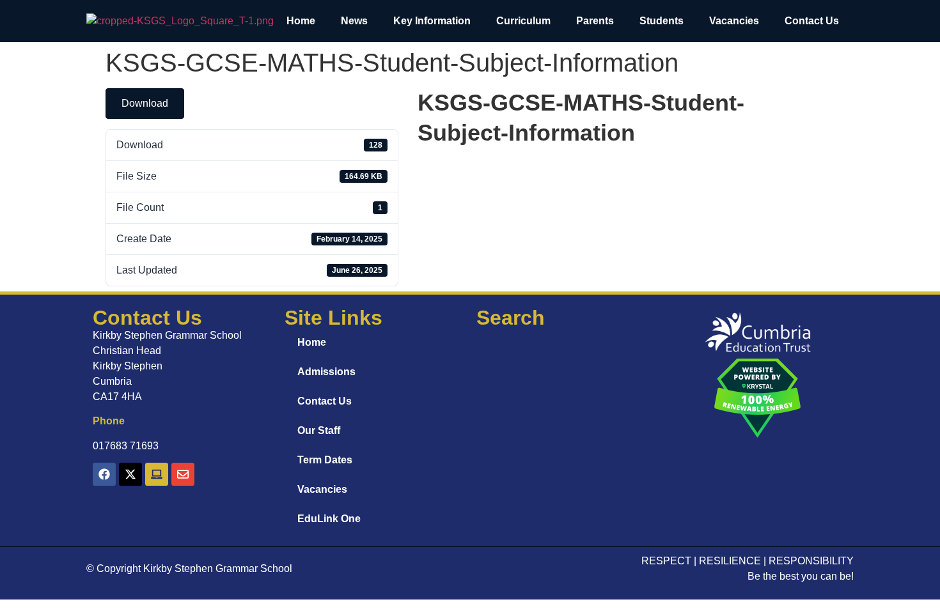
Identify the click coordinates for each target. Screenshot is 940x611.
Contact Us (812, 20)
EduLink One (329, 518)
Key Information (432, 20)
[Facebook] (104, 474)
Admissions (326, 371)
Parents (595, 20)
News (354, 20)
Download (144, 103)
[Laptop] (156, 474)
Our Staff (318, 430)
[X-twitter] (130, 474)
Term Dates (324, 459)
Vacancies (734, 20)
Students (661, 20)
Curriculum (523, 20)
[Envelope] (182, 474)
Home (300, 20)
